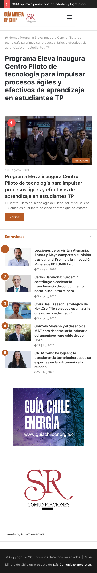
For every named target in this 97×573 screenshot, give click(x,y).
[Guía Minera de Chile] (20, 17)
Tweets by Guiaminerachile (24, 534)
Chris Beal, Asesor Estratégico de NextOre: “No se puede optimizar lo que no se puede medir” (62, 308)
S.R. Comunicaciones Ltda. (72, 564)
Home (12, 37)
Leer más (14, 217)
